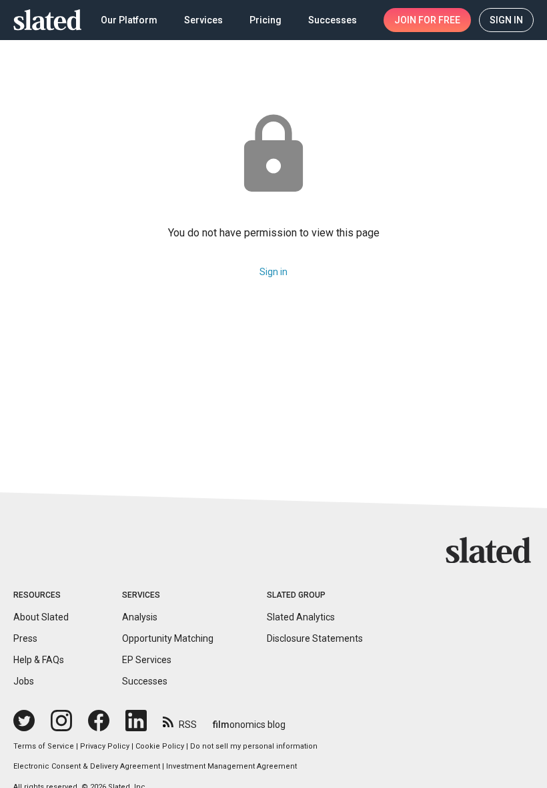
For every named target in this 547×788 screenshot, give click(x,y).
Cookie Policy (159, 746)
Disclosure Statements (315, 638)
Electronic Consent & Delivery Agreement (86, 766)
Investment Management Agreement (231, 766)
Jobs (23, 681)
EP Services (146, 659)
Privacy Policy (104, 746)
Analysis (139, 617)
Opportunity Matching (167, 638)
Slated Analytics (301, 617)
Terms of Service (43, 746)
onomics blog (249, 724)
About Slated (41, 617)
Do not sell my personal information (254, 746)
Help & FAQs (38, 659)
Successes (144, 681)
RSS (188, 724)
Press (25, 638)
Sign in (273, 271)
